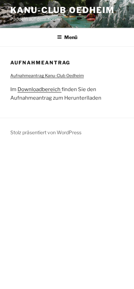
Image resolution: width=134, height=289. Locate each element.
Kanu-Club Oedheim (62, 10)
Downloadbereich (40, 89)
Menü (70, 37)
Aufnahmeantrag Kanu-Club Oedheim (47, 75)
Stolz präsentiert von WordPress (45, 132)
